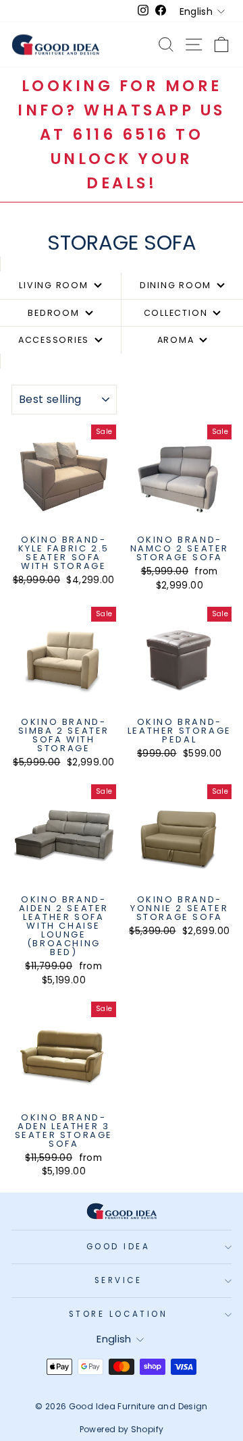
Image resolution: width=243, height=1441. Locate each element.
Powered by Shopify (122, 1429)
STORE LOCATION (118, 1314)
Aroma (175, 340)
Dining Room (175, 285)
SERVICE (118, 1280)
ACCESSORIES (53, 340)
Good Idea (118, 1246)
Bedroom (53, 313)
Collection (176, 313)
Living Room (53, 285)
